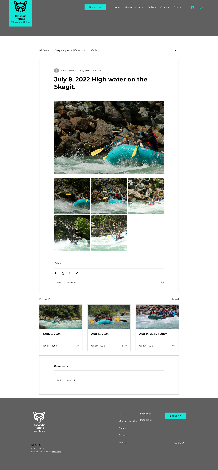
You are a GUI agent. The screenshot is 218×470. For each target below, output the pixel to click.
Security (36, 444)
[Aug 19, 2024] (109, 317)
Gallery (95, 50)
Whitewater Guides (20, 22)
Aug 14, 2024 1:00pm (153, 334)
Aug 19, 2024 (100, 334)
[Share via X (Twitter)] (62, 273)
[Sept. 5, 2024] (60, 317)
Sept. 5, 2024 (52, 334)
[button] (164, 7)
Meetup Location (128, 421)
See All (175, 299)
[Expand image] (72, 196)
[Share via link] (77, 273)
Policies (123, 442)
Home (122, 414)
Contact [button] (123, 435)
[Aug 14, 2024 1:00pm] (157, 317)
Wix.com (56, 451)
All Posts (44, 50)
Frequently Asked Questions (70, 50)
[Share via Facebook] (55, 273)
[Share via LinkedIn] (70, 273)
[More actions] (162, 70)
